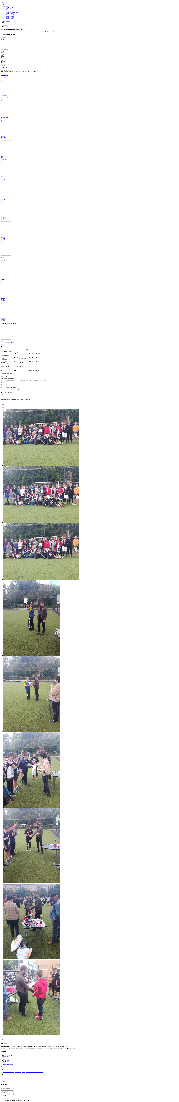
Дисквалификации (7, 1057)
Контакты (5, 25)
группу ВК (33, 71)
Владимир (5, 6)
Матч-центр (6, 4)
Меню (2, 2)
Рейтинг (5, 1059)
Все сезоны (6, 1054)
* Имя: (2, 1089)
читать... (3, 382)
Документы (6, 23)
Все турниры (6, 21)
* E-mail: (3, 1087)
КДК (4, 22)
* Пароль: (3, 1092)
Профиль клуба (4, 75)
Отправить (3, 1095)
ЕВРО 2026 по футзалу (8, 1055)
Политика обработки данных (10, 1062)
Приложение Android (8, 1064)
